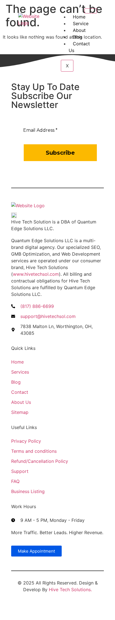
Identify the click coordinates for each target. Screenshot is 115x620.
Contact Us (79, 47)
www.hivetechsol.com (36, 274)
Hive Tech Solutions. (70, 589)
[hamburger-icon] (90, 10)
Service (80, 23)
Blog (77, 37)
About (79, 30)
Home (79, 17)
